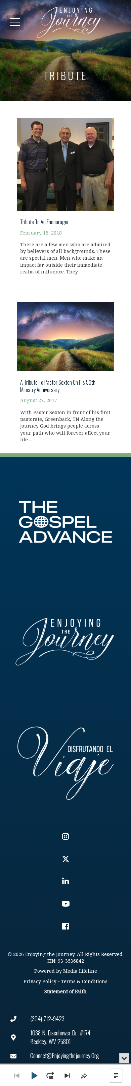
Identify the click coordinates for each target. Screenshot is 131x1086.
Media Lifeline (80, 971)
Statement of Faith (65, 992)
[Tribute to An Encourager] (65, 192)
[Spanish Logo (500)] (65, 761)
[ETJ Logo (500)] (65, 641)
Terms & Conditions (84, 981)
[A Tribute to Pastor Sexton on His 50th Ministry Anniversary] (65, 368)
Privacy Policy (40, 981)
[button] (15, 22)
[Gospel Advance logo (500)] (65, 522)
